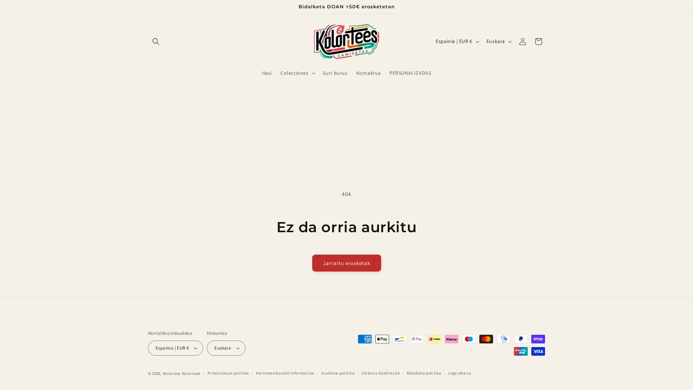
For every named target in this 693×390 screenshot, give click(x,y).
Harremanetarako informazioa (285, 373)
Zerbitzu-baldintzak (381, 373)
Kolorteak (191, 373)
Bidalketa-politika (424, 373)
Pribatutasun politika (228, 373)
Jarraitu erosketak (346, 263)
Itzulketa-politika (338, 373)
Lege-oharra (459, 373)
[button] (156, 41)
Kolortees (172, 373)
